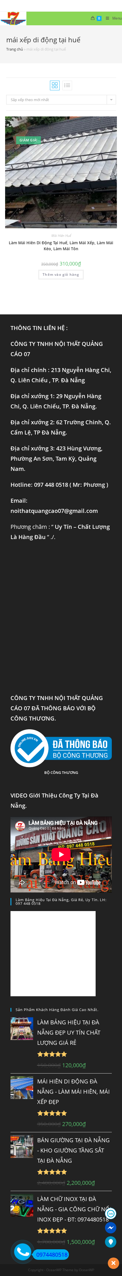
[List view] (67, 85)
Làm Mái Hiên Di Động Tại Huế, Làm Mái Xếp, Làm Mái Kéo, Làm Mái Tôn (61, 245)
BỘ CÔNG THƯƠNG (61, 772)
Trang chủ (14, 49)
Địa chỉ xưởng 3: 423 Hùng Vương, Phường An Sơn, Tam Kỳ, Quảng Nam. (56, 458)
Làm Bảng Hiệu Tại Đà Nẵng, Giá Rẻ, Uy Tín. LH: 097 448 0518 (61, 901)
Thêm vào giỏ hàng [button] (61, 274)
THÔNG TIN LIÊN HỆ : (39, 328)
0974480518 (52, 1254)
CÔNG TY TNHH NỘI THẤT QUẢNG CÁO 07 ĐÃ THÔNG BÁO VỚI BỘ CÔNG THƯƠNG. (56, 708)
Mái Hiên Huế (61, 235)
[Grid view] (55, 85)
